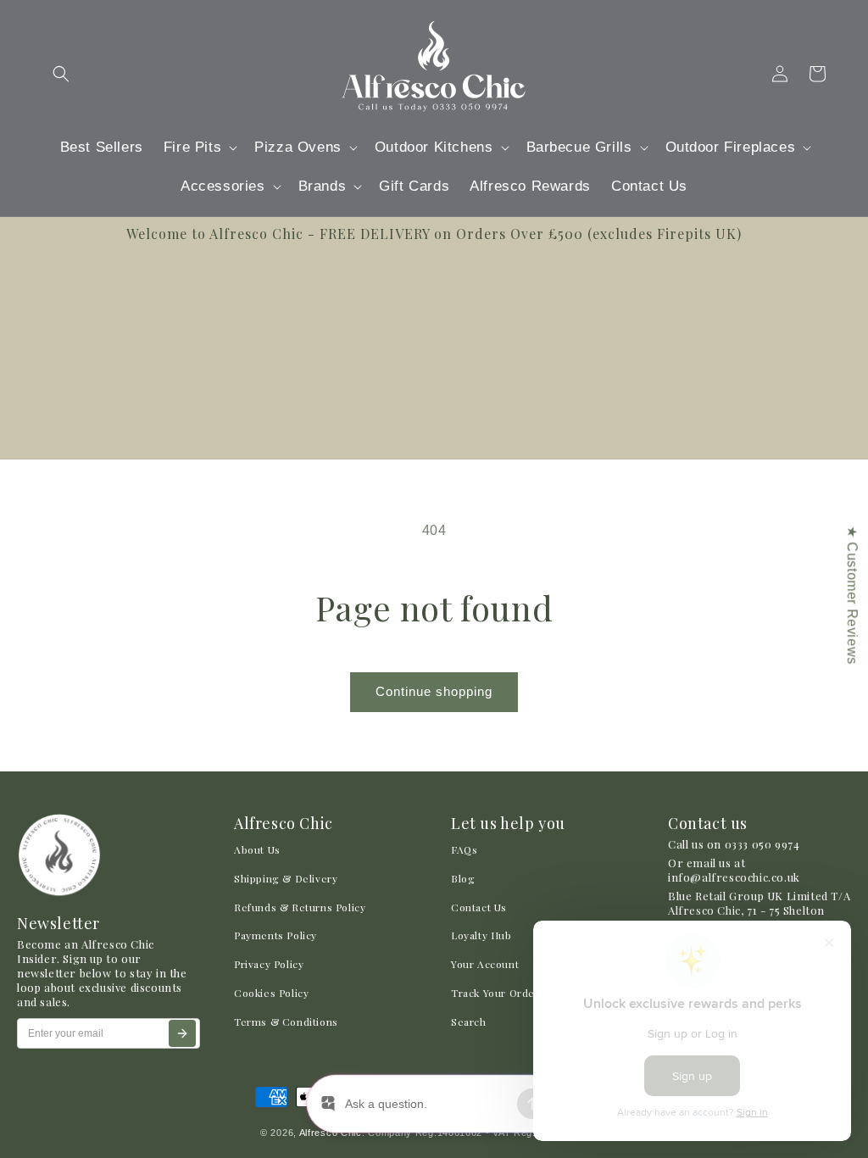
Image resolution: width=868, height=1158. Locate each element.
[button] (61, 73)
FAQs (464, 849)
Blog (463, 878)
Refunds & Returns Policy (299, 907)
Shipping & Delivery (285, 878)
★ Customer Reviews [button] (852, 595)
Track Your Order (495, 992)
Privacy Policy (268, 964)
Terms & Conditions (286, 1021)
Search (469, 1021)
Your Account (485, 964)
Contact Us (479, 907)
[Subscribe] (182, 1033)
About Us (257, 849)
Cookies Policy (271, 992)
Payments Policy (275, 935)
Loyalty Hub (481, 935)
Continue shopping (434, 691)
